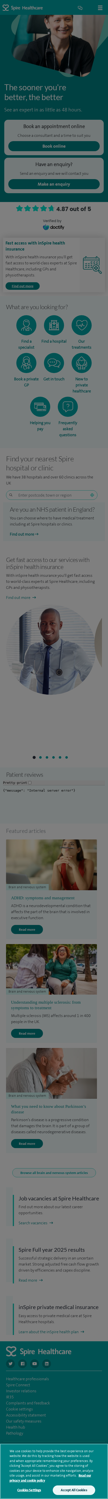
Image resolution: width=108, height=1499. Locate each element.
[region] (54, 1471)
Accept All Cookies (74, 1490)
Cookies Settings (29, 1490)
